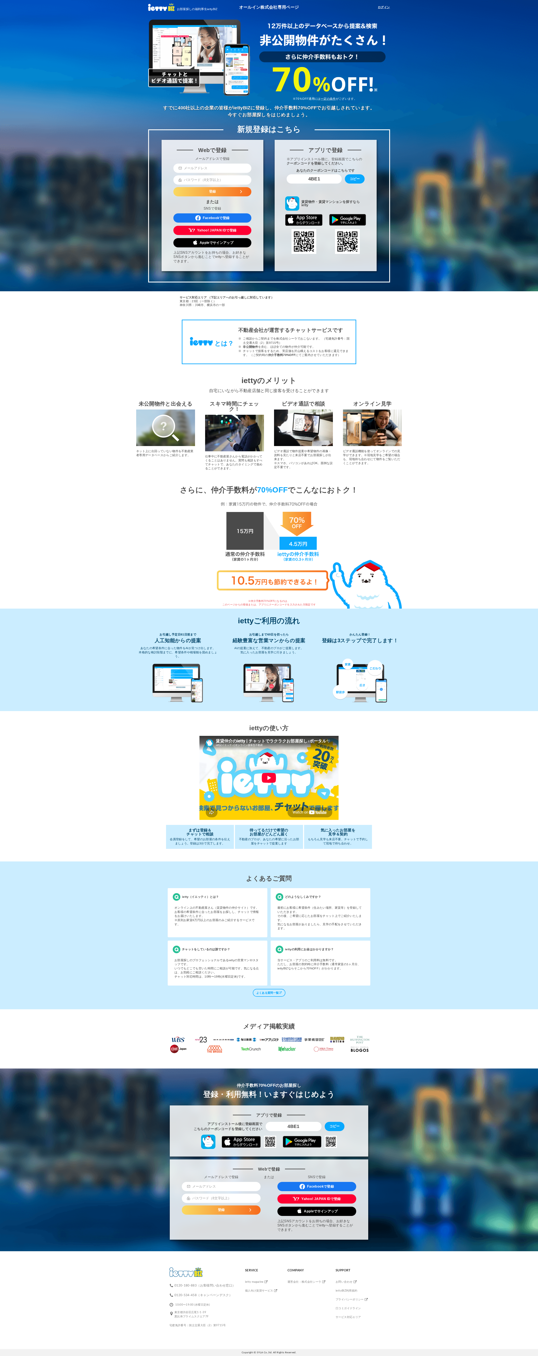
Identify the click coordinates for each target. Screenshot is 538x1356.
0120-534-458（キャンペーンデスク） (203, 1295)
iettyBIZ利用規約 (346, 1290)
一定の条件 (328, 98)
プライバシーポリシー (350, 1299)
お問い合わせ (344, 1282)
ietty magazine (254, 1282)
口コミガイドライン (348, 1308)
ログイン (384, 7)
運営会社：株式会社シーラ (304, 1282)
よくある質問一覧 (267, 992)
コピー (355, 179)
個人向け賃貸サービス (259, 1290)
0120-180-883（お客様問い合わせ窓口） (204, 1285)
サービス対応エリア (348, 1317)
